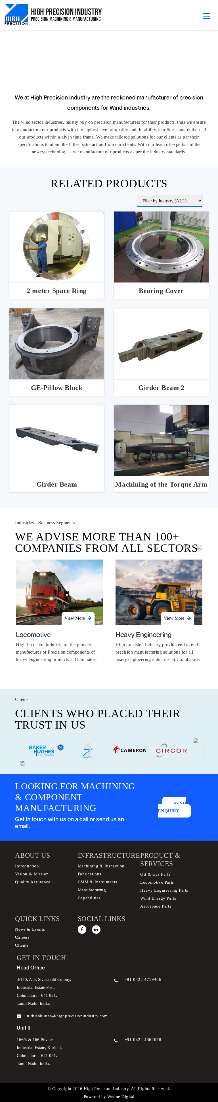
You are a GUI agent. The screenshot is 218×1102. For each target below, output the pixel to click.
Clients (21, 945)
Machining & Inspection (101, 866)
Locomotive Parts (157, 882)
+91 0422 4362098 (143, 1039)
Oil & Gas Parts (155, 874)
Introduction (27, 866)
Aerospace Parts (155, 906)
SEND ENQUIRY (172, 807)
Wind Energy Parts (158, 898)
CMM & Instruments (97, 882)
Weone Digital (120, 1096)
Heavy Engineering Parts (164, 890)
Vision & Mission (32, 874)
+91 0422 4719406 (143, 979)
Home (63, 65)
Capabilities (89, 898)
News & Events (30, 929)
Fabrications (89, 874)
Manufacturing (92, 890)
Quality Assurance (32, 882)
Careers (22, 937)
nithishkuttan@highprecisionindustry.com (67, 1016)
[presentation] (185, 546)
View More (74, 618)
